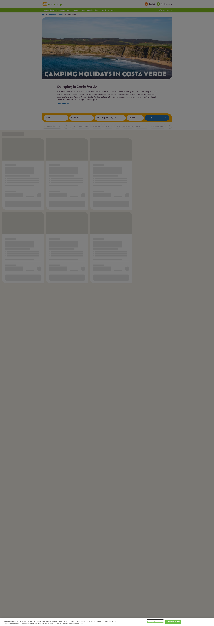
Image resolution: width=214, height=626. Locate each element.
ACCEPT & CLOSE (173, 622)
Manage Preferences (155, 622)
